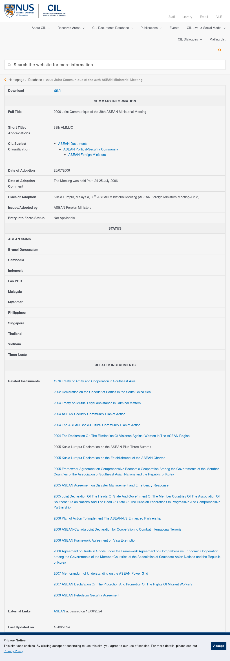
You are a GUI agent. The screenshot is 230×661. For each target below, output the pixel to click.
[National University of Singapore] (19, 10)
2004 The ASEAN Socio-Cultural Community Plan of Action (97, 424)
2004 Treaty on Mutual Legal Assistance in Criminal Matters (97, 402)
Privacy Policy (13, 651)
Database (35, 79)
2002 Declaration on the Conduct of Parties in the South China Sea (102, 391)
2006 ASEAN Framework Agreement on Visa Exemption (95, 540)
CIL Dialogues (188, 39)
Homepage (16, 79)
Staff (171, 16)
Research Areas (69, 27)
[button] (48, 27)
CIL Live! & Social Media (204, 27)
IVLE (218, 16)
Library (187, 16)
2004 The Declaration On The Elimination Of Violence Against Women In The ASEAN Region (122, 435)
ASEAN (60, 611)
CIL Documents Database (110, 27)
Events (174, 27)
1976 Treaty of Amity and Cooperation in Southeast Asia (94, 381)
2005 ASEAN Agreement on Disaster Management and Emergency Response (111, 485)
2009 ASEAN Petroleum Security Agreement (86, 595)
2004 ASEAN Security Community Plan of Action (89, 413)
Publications (149, 27)
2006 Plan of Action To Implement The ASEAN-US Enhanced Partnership (107, 518)
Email (204, 16)
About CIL (39, 27)
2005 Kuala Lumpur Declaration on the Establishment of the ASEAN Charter (109, 457)
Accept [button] (218, 646)
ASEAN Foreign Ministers (87, 154)
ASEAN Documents (73, 143)
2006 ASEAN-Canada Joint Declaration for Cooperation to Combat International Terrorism (119, 529)
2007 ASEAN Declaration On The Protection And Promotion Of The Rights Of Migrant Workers (123, 584)
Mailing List (218, 39)
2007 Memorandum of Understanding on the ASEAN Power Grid (101, 573)
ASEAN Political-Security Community (90, 149)
